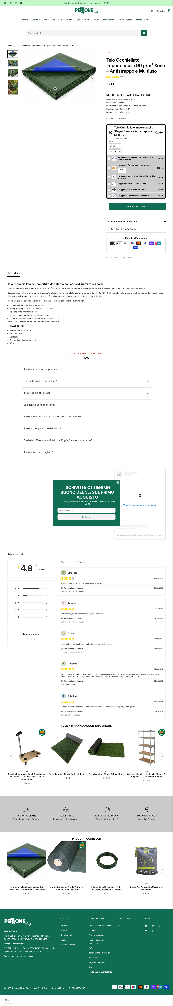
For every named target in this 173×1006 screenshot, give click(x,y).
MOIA (146, 884)
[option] (59, 76)
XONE (27, 771)
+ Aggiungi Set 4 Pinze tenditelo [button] (131, 190)
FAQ (90, 948)
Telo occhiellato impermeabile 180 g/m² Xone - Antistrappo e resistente (27, 888)
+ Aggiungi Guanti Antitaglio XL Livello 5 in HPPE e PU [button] (136, 177)
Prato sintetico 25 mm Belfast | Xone (106, 774)
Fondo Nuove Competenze (100, 972)
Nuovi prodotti (66, 935)
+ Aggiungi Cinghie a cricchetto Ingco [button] (134, 165)
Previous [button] (26, 78)
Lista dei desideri (67, 944)
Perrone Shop (18, 988)
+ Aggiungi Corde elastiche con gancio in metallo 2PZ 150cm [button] (135, 158)
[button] (136, 133)
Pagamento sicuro (96, 962)
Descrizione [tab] (13, 273)
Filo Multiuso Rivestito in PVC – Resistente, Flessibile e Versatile (106, 888)
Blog (90, 967)
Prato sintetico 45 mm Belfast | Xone (66, 774)
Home (10, 45)
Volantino (64, 925)
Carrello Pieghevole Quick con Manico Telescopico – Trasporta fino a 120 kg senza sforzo (27, 777)
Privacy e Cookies (96, 935)
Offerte (63, 930)
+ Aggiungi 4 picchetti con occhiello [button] (133, 196)
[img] (112, 76)
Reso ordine (94, 957)
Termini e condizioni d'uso (100, 925)
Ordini (119, 925)
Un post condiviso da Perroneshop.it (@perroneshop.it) (140, 535)
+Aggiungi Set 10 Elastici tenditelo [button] (133, 184)
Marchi (63, 940)
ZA (106, 884)
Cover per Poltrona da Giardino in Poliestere (146, 888)
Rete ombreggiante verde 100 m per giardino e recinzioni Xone (66, 888)
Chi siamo (93, 930)
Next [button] (92, 78)
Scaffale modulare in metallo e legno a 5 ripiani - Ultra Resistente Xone (146, 775)
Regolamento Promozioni (99, 953)
